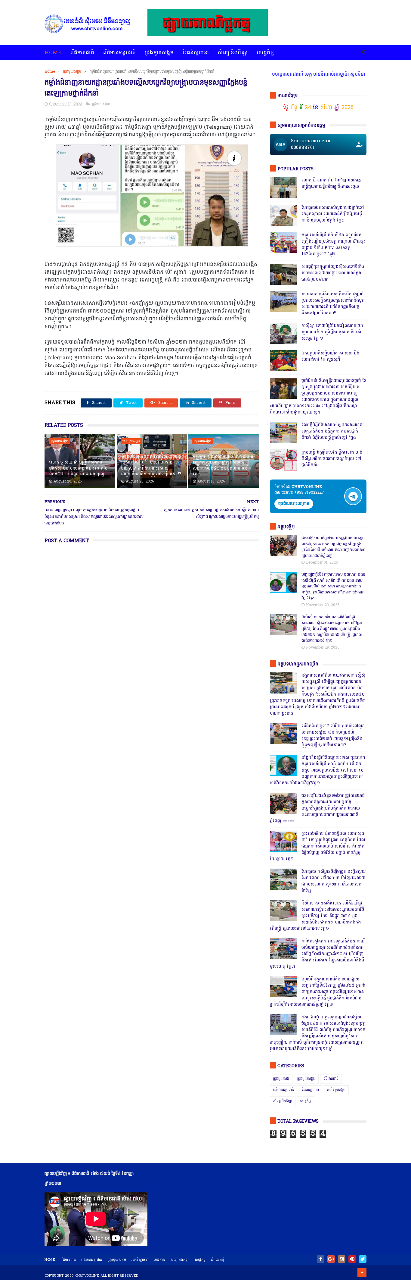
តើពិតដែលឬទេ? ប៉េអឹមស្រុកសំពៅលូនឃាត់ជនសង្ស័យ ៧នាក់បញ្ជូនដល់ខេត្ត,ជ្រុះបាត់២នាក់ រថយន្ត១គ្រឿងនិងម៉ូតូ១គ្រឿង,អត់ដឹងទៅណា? (333, 735)
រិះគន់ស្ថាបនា (196, 53)
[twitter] (362, 1259)
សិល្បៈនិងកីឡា (233, 53)
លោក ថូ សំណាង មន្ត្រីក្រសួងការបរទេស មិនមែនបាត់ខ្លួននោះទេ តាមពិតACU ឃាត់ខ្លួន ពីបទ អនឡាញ (78, 468)
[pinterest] (352, 1259)
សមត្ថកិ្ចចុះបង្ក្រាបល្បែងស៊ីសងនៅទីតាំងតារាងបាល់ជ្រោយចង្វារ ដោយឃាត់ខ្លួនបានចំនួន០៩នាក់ (332, 273)
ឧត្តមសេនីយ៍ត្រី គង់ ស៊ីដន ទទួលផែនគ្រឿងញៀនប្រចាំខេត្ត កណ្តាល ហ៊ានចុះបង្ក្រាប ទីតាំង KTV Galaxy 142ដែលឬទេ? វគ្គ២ (333, 244)
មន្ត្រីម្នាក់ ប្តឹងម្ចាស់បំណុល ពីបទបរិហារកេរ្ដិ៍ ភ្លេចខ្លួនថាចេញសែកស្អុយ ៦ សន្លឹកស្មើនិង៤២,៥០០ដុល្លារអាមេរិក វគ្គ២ (223, 466)
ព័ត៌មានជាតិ (82, 53)
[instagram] (341, 1259)
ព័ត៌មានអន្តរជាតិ (119, 53)
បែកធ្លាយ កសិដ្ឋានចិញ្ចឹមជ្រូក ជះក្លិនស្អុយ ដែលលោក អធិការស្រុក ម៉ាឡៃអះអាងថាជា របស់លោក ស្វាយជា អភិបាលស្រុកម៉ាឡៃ (333, 881)
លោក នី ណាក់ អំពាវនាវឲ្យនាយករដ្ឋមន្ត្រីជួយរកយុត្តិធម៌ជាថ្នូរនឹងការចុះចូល (331, 183)
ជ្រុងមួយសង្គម (159, 53)
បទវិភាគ (159, 1259)
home (50, 1259)
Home (53, 53)
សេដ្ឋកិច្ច (265, 53)
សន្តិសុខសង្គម (336, 1090)
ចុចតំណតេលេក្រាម (293, 504)
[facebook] (320, 1259)
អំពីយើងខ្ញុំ (217, 1259)
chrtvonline (87, 1275)
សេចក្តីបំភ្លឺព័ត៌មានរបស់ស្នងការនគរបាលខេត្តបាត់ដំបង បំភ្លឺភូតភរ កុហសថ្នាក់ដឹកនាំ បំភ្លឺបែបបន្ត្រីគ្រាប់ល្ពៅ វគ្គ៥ (332, 431)
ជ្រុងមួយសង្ (281, 1079)
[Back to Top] (361, 1272)
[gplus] (331, 1259)
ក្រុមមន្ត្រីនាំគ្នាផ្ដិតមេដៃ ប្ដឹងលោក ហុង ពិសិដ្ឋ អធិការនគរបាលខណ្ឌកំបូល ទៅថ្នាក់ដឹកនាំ (331, 458)
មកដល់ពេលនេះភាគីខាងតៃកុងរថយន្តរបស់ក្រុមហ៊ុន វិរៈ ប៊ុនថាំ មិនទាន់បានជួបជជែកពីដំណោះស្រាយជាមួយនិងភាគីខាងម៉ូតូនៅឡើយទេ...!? (151, 466)
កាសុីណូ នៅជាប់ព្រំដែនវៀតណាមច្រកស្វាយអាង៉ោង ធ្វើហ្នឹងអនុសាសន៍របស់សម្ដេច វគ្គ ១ (332, 332)
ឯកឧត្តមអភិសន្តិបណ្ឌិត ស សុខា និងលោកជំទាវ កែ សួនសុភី (330, 356)
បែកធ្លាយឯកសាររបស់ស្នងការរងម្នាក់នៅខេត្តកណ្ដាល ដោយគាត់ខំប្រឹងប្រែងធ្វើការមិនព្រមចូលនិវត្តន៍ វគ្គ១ (332, 214)
